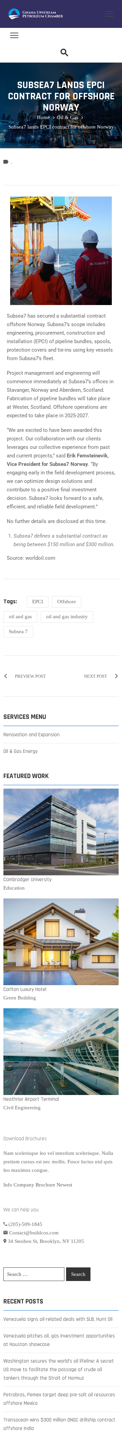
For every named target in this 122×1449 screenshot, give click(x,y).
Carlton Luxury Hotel (24, 989)
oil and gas (20, 616)
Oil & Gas (67, 117)
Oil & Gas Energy (20, 751)
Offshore (66, 601)
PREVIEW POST (30, 676)
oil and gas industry (67, 616)
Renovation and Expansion (31, 734)
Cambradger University (27, 879)
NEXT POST (95, 676)
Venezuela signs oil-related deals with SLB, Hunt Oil (58, 1319)
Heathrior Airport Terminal (31, 1099)
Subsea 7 (18, 631)
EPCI (37, 601)
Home (43, 117)
